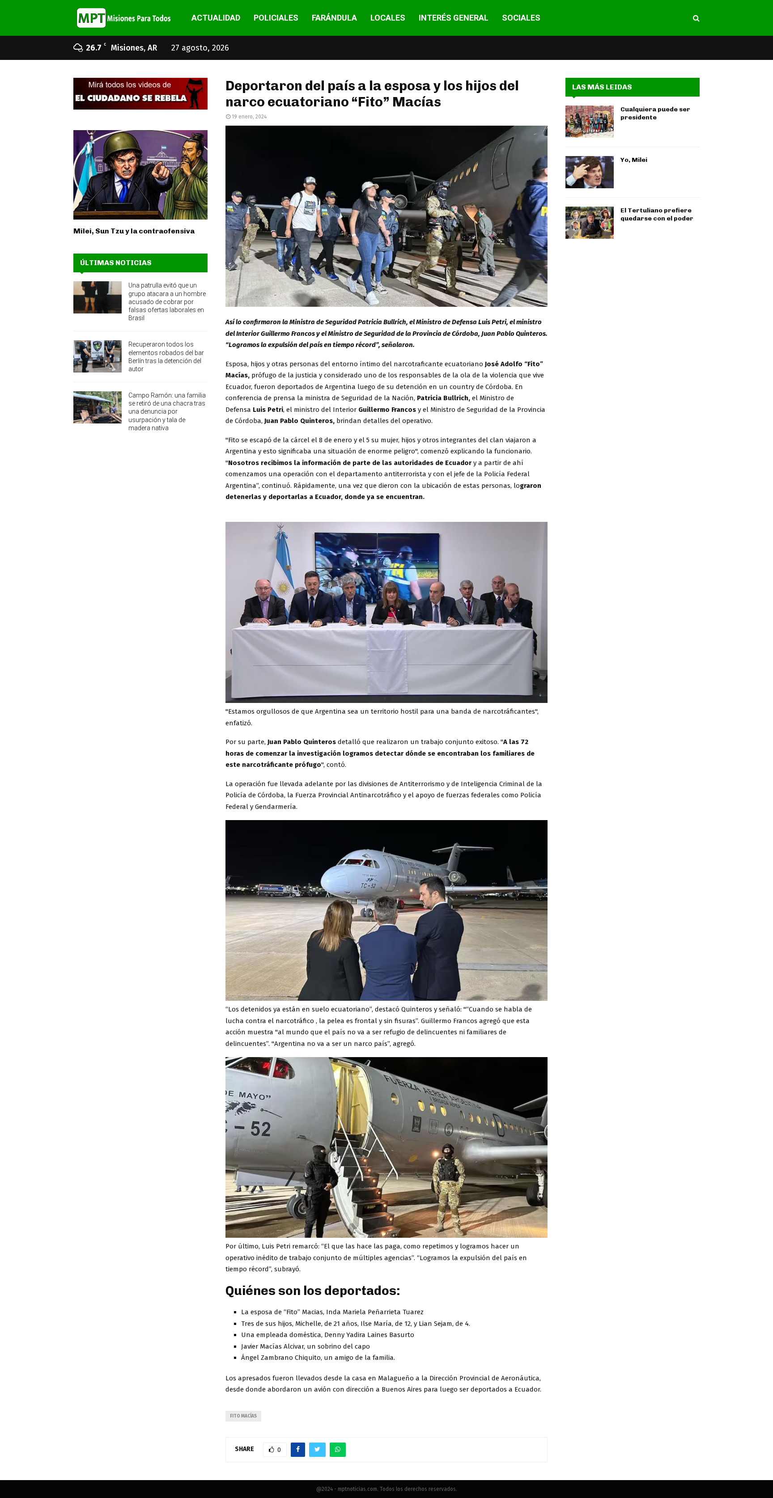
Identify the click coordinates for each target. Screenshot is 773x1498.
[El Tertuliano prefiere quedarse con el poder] (589, 223)
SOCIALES (521, 17)
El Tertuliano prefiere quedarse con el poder (656, 214)
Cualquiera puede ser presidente (655, 113)
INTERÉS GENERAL (453, 17)
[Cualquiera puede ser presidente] (589, 122)
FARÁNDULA (334, 17)
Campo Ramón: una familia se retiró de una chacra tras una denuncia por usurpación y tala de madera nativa (167, 412)
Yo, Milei (633, 160)
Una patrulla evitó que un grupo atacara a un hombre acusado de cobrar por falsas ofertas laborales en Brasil (167, 302)
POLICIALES (276, 17)
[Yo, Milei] (589, 172)
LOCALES (387, 17)
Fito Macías (243, 1416)
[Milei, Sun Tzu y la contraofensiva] (140, 175)
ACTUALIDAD (215, 17)
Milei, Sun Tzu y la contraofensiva (134, 231)
